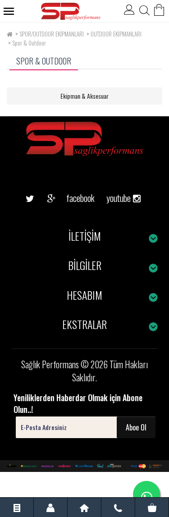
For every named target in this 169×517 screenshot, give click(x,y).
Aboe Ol (136, 427)
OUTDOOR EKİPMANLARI (116, 33)
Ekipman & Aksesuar (84, 96)
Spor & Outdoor (29, 42)
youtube (115, 183)
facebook (73, 198)
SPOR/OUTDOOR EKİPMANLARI (51, 33)
